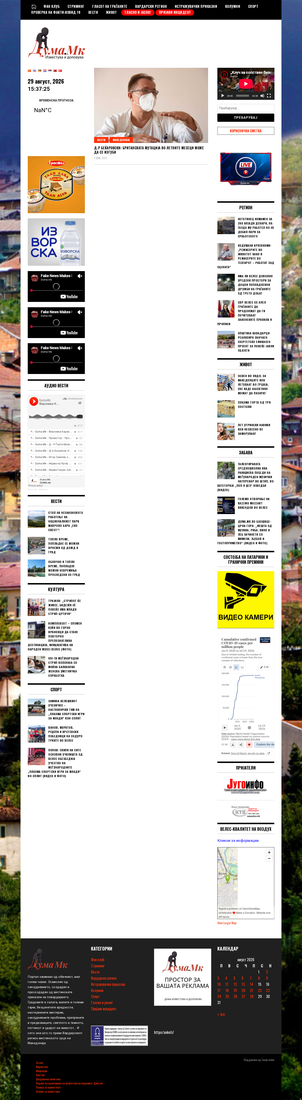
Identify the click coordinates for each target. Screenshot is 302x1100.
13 (243, 984)
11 (226, 984)
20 (243, 990)
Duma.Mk (32, 489)
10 (219, 984)
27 (243, 996)
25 (227, 996)
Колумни (232, 6)
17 (218, 990)
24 (219, 996)
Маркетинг (42, 1066)
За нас (39, 1062)
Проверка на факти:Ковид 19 (55, 12)
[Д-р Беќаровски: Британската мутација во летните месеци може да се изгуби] (151, 105)
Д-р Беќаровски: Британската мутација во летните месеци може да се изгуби (149, 150)
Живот (111, 12)
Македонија (121, 140)
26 (235, 996)
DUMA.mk (43, 489)
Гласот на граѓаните (109, 6)
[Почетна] (34, 6)
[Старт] (223, 96)
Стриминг (76, 6)
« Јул (221, 1014)
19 (235, 990)
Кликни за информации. (238, 840)
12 (235, 984)
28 (252, 996)
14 (251, 984)
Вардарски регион (151, 6)
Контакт (40, 1075)
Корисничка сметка (246, 130)
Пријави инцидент (175, 12)
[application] (245, 84)
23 (268, 990)
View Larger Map (226, 923)
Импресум (41, 1071)
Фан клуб (52, 6)
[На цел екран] (269, 96)
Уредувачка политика (48, 1079)
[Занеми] (262, 96)
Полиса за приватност (48, 1087)
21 (251, 990)
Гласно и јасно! (138, 12)
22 (260, 990)
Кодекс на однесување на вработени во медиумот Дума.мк (69, 1083)
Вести (93, 12)
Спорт (253, 6)
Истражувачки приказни (196, 6)
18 (227, 990)
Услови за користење (48, 1091)
